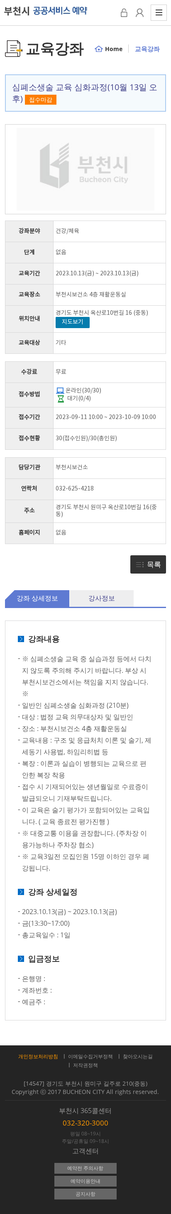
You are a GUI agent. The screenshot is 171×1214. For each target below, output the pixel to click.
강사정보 (101, 598)
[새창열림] (139, 13)
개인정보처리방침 (38, 1056)
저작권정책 (85, 1065)
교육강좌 (147, 48)
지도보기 (72, 322)
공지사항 (85, 1193)
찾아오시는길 (138, 1056)
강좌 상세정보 (37, 598)
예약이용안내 (85, 1181)
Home (113, 49)
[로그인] (124, 13)
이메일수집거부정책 (90, 1056)
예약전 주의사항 (85, 1168)
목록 (154, 564)
